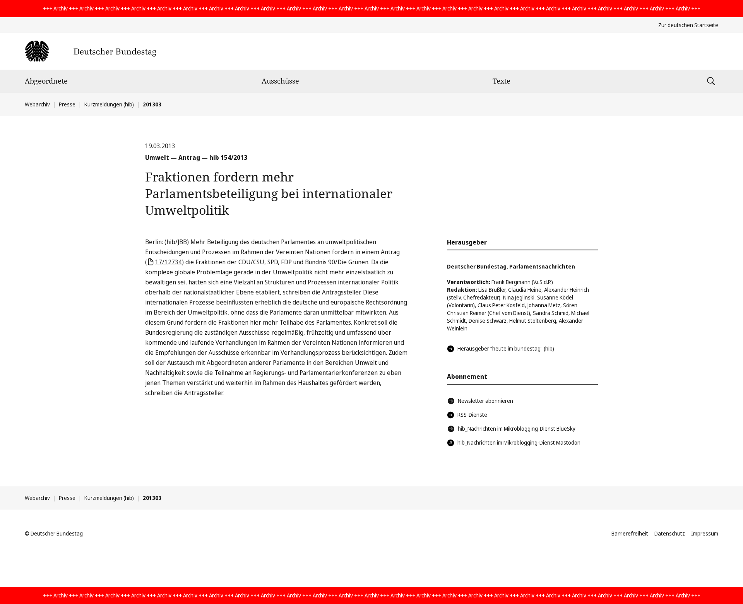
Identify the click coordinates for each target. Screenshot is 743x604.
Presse (67, 104)
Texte (501, 81)
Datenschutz (669, 533)
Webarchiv (37, 104)
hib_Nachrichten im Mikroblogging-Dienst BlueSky (516, 428)
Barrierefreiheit (629, 533)
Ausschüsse (280, 81)
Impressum (704, 533)
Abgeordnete (46, 81)
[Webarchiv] (90, 51)
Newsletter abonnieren (485, 400)
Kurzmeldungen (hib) (109, 104)
